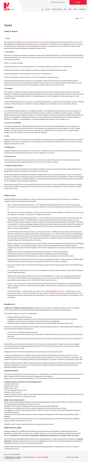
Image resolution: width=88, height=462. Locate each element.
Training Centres (57, 9)
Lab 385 (76, 457)
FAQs (70, 9)
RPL (65, 9)
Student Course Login (58, 2)
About (75, 9)
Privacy (38, 457)
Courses (47, 9)
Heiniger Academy (15, 457)
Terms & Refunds (29, 457)
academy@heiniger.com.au (53, 291)
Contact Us (82, 9)
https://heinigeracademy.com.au (33, 42)
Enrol (78, 2)
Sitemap (45, 457)
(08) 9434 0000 (15, 454)
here (13, 267)
